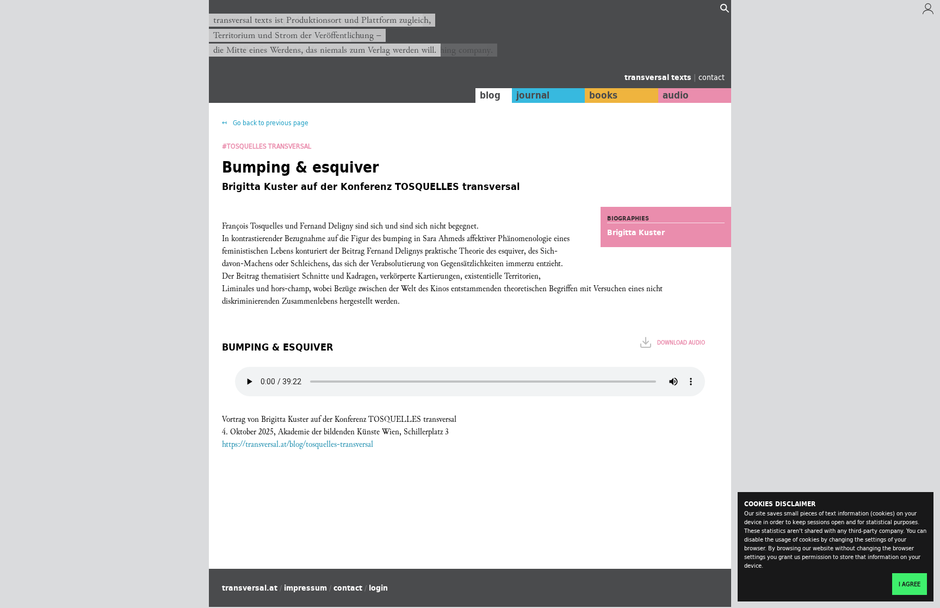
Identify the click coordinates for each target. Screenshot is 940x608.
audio (676, 95)
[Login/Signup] (928, 11)
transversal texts (659, 77)
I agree (909, 584)
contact (711, 77)
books (603, 95)
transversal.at (249, 588)
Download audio (681, 342)
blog (490, 95)
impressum (305, 588)
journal (532, 95)
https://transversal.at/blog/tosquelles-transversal (297, 444)
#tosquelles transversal (266, 146)
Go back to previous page (269, 123)
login (378, 588)
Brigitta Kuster (636, 232)
